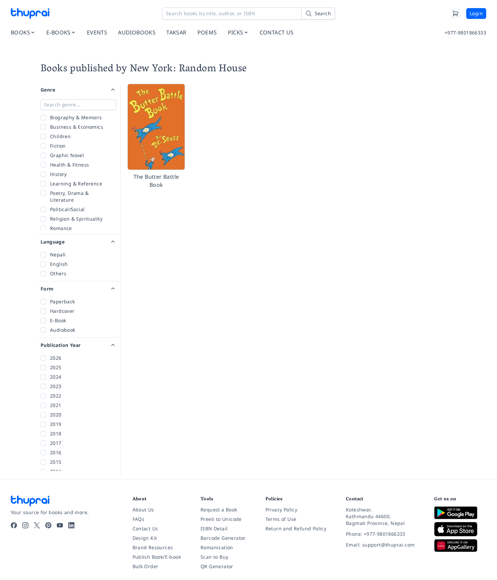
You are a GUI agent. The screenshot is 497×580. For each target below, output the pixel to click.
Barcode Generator (223, 538)
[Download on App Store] (460, 529)
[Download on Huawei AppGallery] (460, 545)
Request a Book (218, 509)
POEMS (207, 32)
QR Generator (216, 566)
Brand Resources (153, 547)
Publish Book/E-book (157, 557)
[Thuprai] (30, 13)
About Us (143, 509)
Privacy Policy (281, 509)
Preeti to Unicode (221, 519)
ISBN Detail (214, 528)
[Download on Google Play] (460, 512)
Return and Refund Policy (296, 528)
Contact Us (145, 528)
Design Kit (145, 538)
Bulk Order (146, 566)
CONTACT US (277, 32)
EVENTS (97, 32)
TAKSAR (176, 32)
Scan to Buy (214, 557)
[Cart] (455, 13)
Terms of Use (281, 519)
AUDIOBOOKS (137, 32)
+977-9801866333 (465, 32)
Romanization (216, 547)
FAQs (139, 519)
